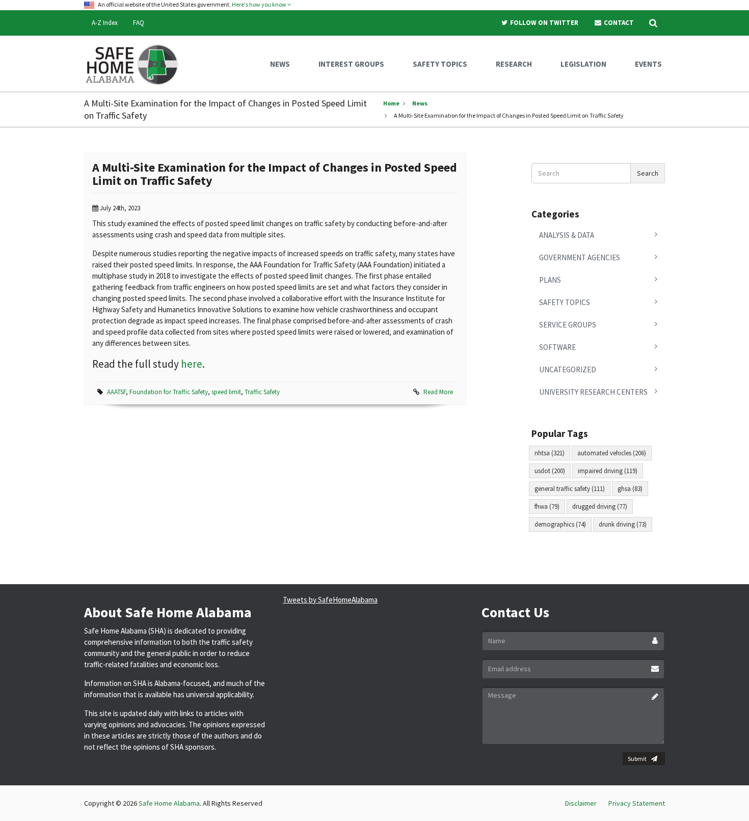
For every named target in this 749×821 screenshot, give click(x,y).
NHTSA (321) (549, 453)
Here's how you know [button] (259, 4)
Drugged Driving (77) (599, 506)
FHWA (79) (546, 506)
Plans (550, 280)
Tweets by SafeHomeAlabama (330, 600)
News (419, 103)
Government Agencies (579, 257)
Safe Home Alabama (169, 803)
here (191, 364)
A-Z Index (105, 22)
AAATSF (116, 392)
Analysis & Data (566, 235)
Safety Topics (564, 302)
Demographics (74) (560, 524)
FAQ (138, 22)
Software (557, 347)
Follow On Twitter (543, 22)
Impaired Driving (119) (607, 471)
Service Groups (567, 325)
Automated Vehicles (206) (611, 453)
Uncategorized (567, 369)
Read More (438, 392)
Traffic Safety (262, 392)
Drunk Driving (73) (623, 524)
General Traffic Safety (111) (569, 488)
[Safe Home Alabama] (136, 63)
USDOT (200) (549, 471)
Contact (618, 22)
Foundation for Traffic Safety (168, 392)
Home (391, 103)
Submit (637, 758)
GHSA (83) (630, 488)
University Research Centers (593, 392)
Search (647, 173)
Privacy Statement (636, 803)
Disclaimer (581, 803)
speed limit (226, 392)
